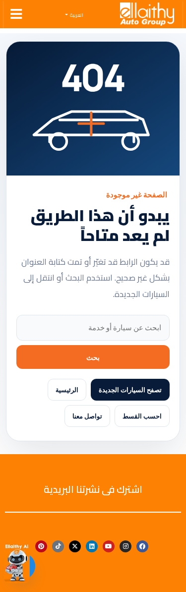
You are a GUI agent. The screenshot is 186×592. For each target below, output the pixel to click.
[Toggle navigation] (16, 14)
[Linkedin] (92, 546)
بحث (93, 357)
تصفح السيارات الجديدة (130, 389)
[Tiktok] (58, 546)
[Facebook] (142, 546)
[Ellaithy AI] (17, 562)
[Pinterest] (41, 546)
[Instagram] (125, 546)
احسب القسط (142, 416)
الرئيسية (67, 389)
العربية (76, 15)
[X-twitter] (75, 546)
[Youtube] (109, 546)
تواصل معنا (87, 416)
